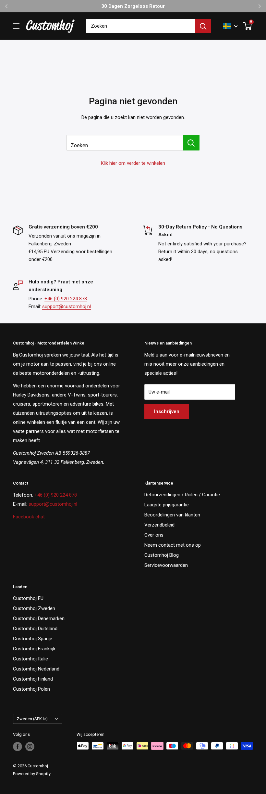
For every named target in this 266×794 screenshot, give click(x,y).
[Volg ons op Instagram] (29, 746)
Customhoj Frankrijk (34, 649)
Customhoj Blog (161, 555)
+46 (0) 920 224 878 (65, 299)
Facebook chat (29, 517)
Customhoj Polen (31, 689)
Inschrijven (166, 411)
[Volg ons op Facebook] (17, 746)
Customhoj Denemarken (39, 618)
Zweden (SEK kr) (32, 718)
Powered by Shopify (32, 773)
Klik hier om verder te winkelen (133, 163)
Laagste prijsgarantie (166, 505)
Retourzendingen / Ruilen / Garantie (182, 495)
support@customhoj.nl (66, 306)
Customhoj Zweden (34, 608)
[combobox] (140, 26)
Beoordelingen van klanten (172, 515)
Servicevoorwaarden (166, 565)
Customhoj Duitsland (35, 628)
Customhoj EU (28, 598)
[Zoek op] (203, 26)
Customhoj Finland (33, 679)
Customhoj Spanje (32, 639)
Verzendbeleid (159, 525)
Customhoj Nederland (36, 669)
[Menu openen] (16, 26)
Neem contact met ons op (172, 545)
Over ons (153, 535)
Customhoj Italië (30, 659)
